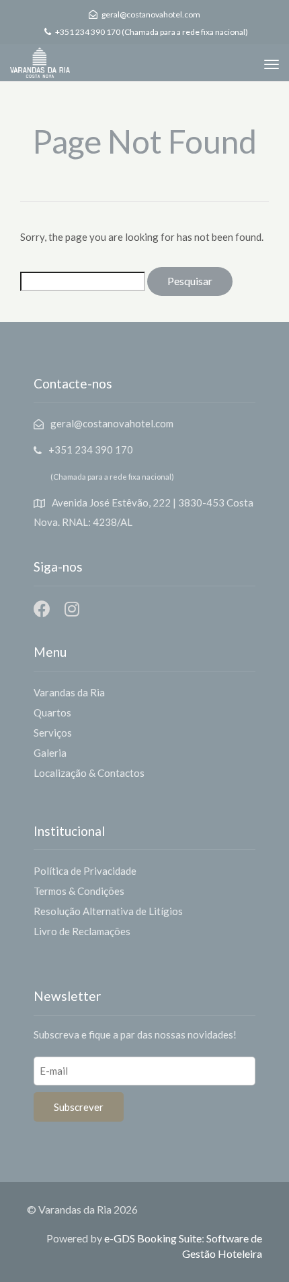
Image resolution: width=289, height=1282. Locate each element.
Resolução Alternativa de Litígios (108, 911)
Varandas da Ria (69, 692)
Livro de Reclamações (82, 931)
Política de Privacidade (85, 871)
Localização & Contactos (89, 773)
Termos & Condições (79, 891)
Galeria (50, 753)
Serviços (53, 733)
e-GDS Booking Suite (153, 1238)
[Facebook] (42, 608)
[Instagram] (71, 608)
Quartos (52, 712)
